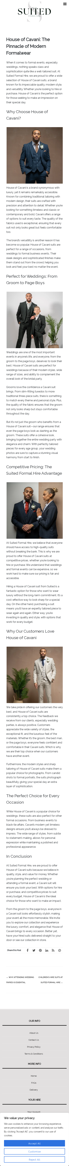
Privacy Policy (33, 1047)
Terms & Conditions (34, 1054)
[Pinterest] (40, 950)
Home (34, 1076)
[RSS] (53, 950)
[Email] (59, 950)
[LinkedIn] (46, 950)
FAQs (33, 1083)
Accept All (34, 1143)
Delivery (34, 1090)
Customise (34, 1151)
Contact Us (34, 1040)
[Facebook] (27, 950)
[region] (34, 1139)
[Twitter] (34, 950)
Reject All (34, 1159)
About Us (33, 1033)
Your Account (33, 1112)
